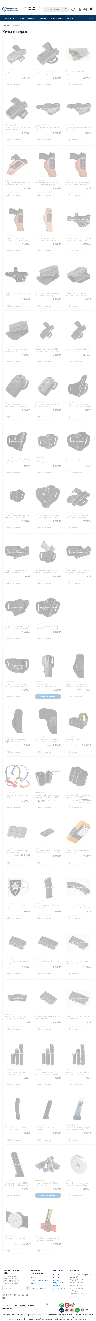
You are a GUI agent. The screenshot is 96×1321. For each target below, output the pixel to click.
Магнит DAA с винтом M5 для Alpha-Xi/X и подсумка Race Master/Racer (77, 1184)
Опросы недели (59, 1291)
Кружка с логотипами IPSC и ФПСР (15, 907)
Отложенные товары (39, 1286)
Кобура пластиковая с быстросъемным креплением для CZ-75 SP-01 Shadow (17, 405)
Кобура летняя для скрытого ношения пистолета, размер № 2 (47, 184)
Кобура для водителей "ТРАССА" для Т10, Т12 (78, 128)
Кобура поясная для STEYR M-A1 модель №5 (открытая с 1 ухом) (16, 461)
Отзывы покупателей (58, 1281)
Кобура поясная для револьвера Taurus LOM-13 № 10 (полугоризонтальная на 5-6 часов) (17, 627)
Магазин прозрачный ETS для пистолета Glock (46, 1184)
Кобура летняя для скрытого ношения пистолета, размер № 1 (17, 184)
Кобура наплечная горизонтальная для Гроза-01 (17, 295)
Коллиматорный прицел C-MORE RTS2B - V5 (78, 741)
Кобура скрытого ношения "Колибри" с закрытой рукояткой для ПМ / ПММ (47, 741)
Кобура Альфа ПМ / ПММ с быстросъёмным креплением (47, 73)
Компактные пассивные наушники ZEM (16, 796)
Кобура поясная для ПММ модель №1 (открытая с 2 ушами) (47, 572)
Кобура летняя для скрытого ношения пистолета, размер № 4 (17, 239)
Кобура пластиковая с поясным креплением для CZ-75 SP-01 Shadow (47, 405)
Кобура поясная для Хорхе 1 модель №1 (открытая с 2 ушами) (47, 627)
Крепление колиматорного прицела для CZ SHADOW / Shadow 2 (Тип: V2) (47, 851)
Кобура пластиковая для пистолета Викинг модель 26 (47, 295)
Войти (33, 1277)
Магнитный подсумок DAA (14, 1238)
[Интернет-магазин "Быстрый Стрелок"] (10, 9)
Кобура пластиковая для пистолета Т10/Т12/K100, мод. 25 (78, 295)
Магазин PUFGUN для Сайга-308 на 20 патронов (78, 1018)
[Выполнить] (28, 1288)
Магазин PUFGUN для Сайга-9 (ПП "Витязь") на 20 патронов (46, 1073)
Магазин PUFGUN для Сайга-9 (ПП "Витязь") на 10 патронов (15, 1073)
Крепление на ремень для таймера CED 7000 (78, 851)
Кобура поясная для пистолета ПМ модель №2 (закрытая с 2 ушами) (78, 516)
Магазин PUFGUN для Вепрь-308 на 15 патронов (17, 962)
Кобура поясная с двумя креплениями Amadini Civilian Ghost (47, 685)
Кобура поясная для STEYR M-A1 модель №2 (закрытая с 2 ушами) (79, 405)
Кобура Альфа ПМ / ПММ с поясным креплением (17, 128)
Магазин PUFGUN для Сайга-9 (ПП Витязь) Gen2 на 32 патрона (16, 1129)
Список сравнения (38, 1288)
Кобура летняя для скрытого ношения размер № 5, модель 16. (47, 239)
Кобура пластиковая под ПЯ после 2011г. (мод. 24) (78, 350)
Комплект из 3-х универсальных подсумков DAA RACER (78, 796)
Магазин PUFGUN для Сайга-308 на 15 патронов (47, 1018)
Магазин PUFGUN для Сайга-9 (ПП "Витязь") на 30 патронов (77, 1073)
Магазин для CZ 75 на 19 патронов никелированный (78, 1129)
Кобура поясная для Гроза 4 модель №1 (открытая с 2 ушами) (16, 516)
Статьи (56, 1277)
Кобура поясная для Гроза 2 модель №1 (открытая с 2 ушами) (78, 461)
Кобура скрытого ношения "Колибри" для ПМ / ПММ (16, 741)
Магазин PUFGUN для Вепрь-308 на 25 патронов (78, 962)
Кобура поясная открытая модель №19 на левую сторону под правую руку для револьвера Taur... (16, 685)
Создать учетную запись (40, 1280)
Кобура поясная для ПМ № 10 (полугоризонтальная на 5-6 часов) (15, 572)
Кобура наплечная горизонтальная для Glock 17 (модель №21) (78, 239)
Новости (56, 1275)
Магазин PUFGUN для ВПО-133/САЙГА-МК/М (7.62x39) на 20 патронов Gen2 (16, 1018)
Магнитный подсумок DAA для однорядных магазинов (47, 1239)
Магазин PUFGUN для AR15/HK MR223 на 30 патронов (47, 907)
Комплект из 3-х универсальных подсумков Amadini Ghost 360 (47, 796)
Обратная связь (59, 1288)
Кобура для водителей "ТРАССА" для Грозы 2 (47, 128)
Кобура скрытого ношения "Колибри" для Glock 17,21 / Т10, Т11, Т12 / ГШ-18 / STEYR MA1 (78, 685)
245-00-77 (30, 7)
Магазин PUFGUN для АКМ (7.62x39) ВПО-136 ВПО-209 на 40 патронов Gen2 (78, 907)
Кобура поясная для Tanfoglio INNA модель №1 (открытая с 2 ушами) (47, 461)
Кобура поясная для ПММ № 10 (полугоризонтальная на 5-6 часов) (78, 572)
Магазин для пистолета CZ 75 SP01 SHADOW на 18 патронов (16, 1184)
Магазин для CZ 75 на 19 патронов (44, 1129)
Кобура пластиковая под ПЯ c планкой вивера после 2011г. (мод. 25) (46, 350)
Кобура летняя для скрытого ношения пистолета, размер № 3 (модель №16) (78, 184)
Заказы (33, 1283)
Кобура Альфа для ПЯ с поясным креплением (17, 73)
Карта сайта (57, 1285)
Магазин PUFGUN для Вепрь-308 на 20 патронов (47, 962)
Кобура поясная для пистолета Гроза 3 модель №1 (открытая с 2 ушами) (48, 516)
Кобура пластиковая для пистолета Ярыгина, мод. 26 (16, 350)
